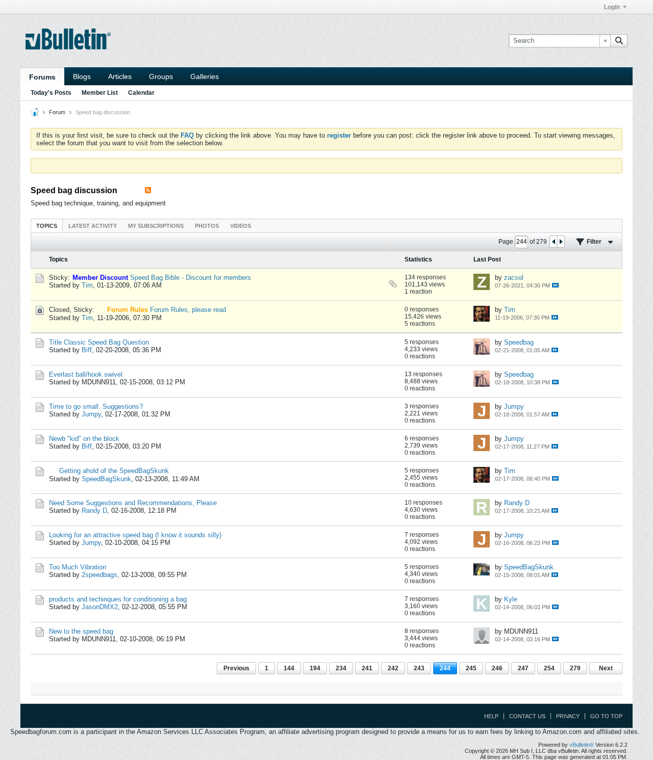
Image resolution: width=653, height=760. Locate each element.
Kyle (510, 599)
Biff (87, 350)
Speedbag (519, 342)
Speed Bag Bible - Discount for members (190, 277)
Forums (42, 77)
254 (549, 668)
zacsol (513, 277)
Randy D (94, 510)
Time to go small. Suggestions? (96, 406)
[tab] (47, 225)
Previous (236, 668)
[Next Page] (560, 241)
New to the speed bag (81, 631)
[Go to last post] (555, 285)
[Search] (618, 40)
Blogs (82, 76)
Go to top (606, 716)
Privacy (568, 716)
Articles (120, 76)
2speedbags (99, 575)
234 (341, 668)
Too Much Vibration (77, 567)
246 (497, 668)
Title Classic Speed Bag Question (99, 342)
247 (523, 668)
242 (393, 668)
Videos (240, 226)
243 (419, 668)
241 (367, 668)
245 (471, 668)
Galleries (204, 76)
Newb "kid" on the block (84, 438)
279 (575, 668)
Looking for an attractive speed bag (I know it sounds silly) (135, 535)
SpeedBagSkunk (106, 479)
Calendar (141, 92)
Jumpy (91, 414)
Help (491, 716)
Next (606, 668)
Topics (46, 226)
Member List (100, 92)
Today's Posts (51, 92)
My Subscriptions (156, 226)
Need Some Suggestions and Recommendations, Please (133, 503)
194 (315, 668)
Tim (87, 285)
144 (289, 668)
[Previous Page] (553, 241)
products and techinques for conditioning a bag (118, 599)
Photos (207, 226)
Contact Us (527, 716)
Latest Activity (92, 226)
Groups (161, 76)
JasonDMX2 (100, 607)
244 (445, 668)
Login (612, 7)
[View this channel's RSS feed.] (148, 190)
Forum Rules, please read (188, 309)
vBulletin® (581, 745)
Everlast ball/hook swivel (85, 374)
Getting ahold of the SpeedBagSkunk (114, 471)
